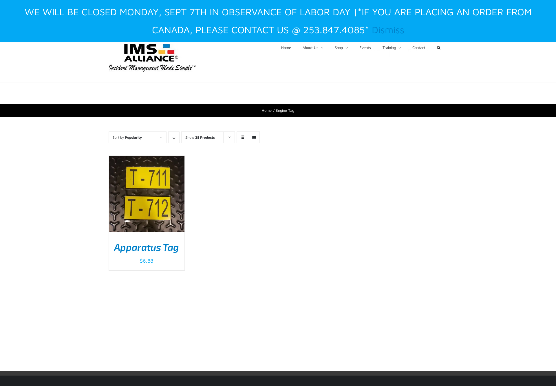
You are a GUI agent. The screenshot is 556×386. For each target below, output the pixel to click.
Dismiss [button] (388, 29)
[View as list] (253, 137)
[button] (438, 47)
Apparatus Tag (146, 247)
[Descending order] (174, 137)
